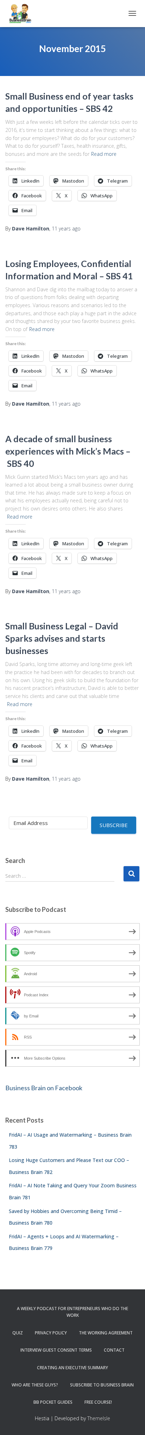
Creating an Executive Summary (72, 1368)
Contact (114, 1350)
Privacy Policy (51, 1333)
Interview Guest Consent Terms (56, 1350)
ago (66, 228)
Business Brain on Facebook (43, 1088)
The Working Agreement (106, 1333)
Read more (103, 154)
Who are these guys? (35, 1385)
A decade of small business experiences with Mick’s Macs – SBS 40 (68, 451)
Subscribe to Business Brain (102, 1385)
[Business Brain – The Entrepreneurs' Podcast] (22, 14)
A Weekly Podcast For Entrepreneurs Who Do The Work (72, 1312)
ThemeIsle (98, 1418)
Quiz (17, 1333)
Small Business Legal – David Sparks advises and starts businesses (61, 638)
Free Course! (98, 1402)
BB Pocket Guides (52, 1402)
